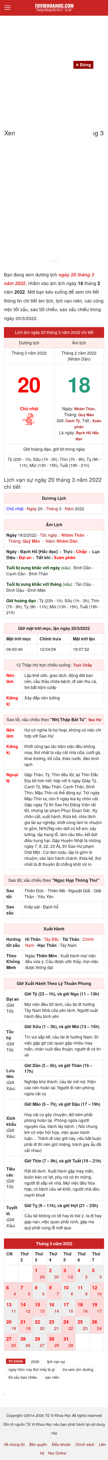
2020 (35, 1361)
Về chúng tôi (14, 1444)
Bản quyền (38, 1444)
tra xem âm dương (78, 1369)
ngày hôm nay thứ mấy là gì (31, 1369)
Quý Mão (31, 541)
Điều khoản (61, 1444)
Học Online (57, 1453)
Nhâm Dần (67, 541)
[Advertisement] (54, 202)
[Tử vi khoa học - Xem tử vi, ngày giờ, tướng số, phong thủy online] (54, 8)
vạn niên (52, 1377)
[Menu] (7, 8)
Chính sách (84, 1444)
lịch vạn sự (56, 1361)
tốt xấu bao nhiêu (22, 1377)
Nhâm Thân (72, 535)
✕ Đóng (83, 65)
